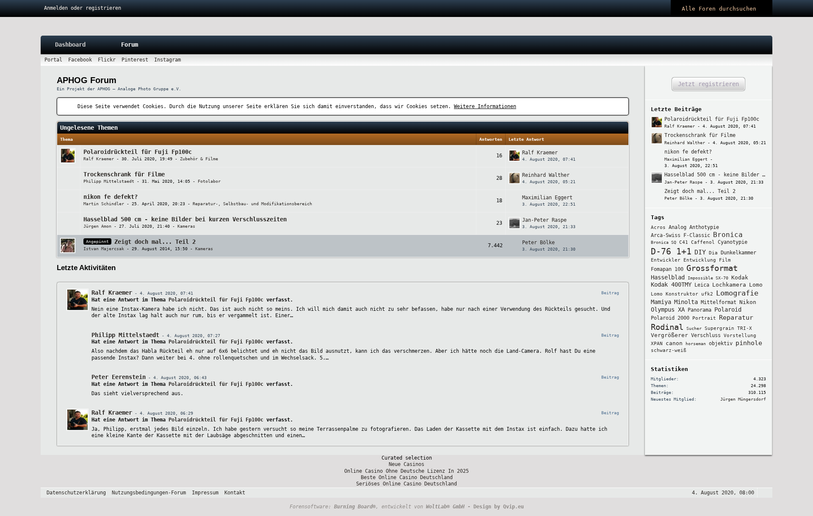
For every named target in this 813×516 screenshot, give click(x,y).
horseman (696, 343)
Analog (677, 227)
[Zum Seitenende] (765, 60)
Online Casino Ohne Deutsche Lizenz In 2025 (406, 471)
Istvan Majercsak (103, 248)
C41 (683, 242)
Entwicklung (699, 260)
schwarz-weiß (668, 350)
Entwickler (665, 259)
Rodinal (667, 327)
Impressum (205, 493)
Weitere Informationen (485, 106)
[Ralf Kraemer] (77, 300)
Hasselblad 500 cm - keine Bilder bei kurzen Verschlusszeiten (185, 219)
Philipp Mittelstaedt (108, 181)
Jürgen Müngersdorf (743, 399)
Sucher (694, 328)
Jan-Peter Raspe (544, 220)
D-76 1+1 (671, 251)
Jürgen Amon (97, 226)
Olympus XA (668, 309)
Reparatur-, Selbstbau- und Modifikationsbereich (252, 203)
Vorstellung (740, 335)
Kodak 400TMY (671, 284)
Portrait (704, 318)
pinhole (749, 343)
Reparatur (736, 317)
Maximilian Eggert (547, 198)
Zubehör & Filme (199, 158)
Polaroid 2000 (670, 318)
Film (725, 259)
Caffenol (703, 242)
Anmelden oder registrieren (82, 8)
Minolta (686, 301)
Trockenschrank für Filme (124, 174)
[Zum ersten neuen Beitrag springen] (657, 122)
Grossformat (712, 268)
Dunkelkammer (738, 253)
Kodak (739, 277)
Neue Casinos (406, 464)
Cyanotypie (732, 242)
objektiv (721, 343)
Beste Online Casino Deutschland (407, 477)
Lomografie (737, 293)
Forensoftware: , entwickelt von (377, 507)
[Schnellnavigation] (753, 60)
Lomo (756, 285)
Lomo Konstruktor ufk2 (682, 294)
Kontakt (234, 493)
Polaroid (727, 309)
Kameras (186, 226)
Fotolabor (209, 181)
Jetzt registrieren (708, 84)
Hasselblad (668, 277)
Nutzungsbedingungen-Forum (149, 493)
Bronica (728, 235)
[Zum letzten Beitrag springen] (514, 156)
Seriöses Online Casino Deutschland (406, 484)
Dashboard (70, 44)
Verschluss (706, 335)
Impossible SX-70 (708, 278)
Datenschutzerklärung (76, 493)
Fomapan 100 (667, 269)
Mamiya (661, 301)
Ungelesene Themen (89, 127)
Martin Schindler (103, 203)
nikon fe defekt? (110, 196)
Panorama (699, 310)
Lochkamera (729, 285)
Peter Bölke (538, 242)
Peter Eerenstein (118, 377)
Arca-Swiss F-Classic (680, 235)
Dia (713, 253)
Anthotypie (704, 227)
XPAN (657, 343)
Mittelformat (718, 302)
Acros (658, 227)
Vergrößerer (669, 335)
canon (674, 343)
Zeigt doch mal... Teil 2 (155, 241)
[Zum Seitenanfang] (763, 493)
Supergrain (719, 328)
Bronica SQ (663, 242)
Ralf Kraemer (98, 158)
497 (458, 250)
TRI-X (744, 328)
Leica (701, 285)
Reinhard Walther (546, 175)
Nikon (747, 302)
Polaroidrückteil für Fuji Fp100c (137, 151)
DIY (700, 252)
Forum (129, 44)
